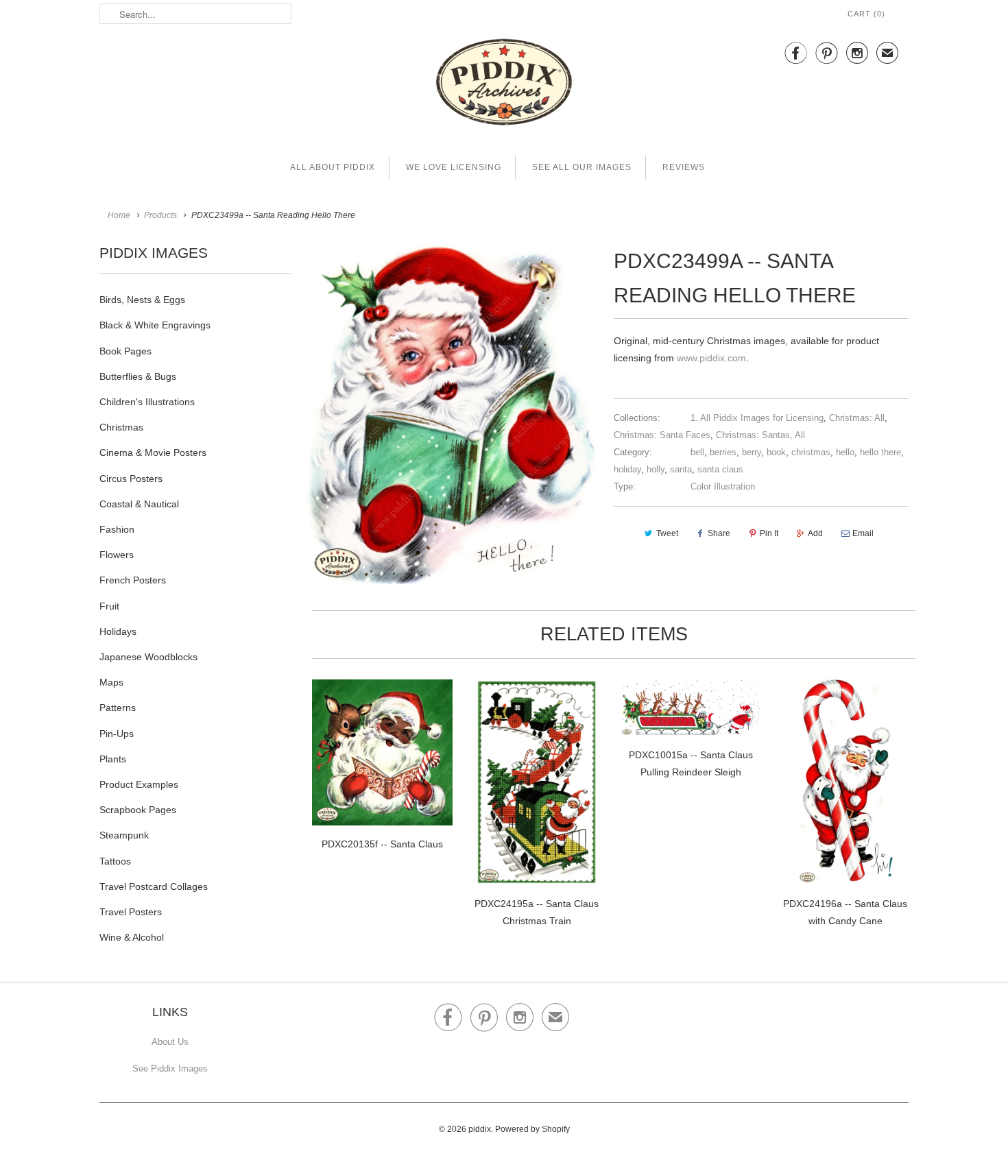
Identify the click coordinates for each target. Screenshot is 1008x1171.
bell (697, 452)
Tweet (667, 533)
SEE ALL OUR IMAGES (582, 167)
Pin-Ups (116, 733)
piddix (479, 1129)
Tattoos (115, 861)
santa (681, 469)
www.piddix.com (711, 357)
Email (863, 533)
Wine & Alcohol (131, 937)
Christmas (121, 427)
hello (845, 452)
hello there (880, 452)
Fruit (109, 606)
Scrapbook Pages (137, 809)
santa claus (720, 469)
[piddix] (504, 85)
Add (815, 533)
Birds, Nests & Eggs (142, 299)
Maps (111, 682)
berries (723, 452)
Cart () (866, 14)
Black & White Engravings (155, 324)
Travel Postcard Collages (153, 886)
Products (160, 215)
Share (719, 533)
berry (751, 452)
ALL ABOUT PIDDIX (332, 167)
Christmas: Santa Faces (662, 435)
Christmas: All (857, 418)
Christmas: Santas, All (760, 435)
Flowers (116, 554)
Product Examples (138, 784)
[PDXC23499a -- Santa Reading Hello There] (452, 415)
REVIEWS (683, 167)
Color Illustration (723, 486)
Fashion (116, 529)
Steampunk (124, 835)
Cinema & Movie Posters (152, 452)
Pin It (769, 533)
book (776, 452)
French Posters (132, 580)
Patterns (117, 707)
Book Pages (125, 351)
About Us (170, 1042)
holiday (627, 469)
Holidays (117, 631)
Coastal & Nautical (139, 503)
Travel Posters (130, 911)
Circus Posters (131, 478)
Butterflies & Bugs (137, 376)
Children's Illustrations (147, 401)
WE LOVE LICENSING (453, 167)
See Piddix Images (170, 1068)
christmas (810, 452)
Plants (112, 758)
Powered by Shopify (532, 1129)
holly (655, 469)
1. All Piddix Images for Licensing (757, 418)
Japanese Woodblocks (148, 656)
